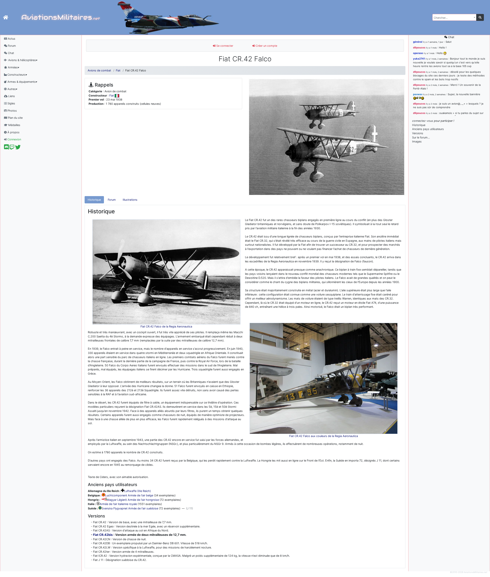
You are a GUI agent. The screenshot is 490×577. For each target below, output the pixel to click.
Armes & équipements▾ (22, 81)
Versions (417, 133)
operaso (418, 53)
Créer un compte (266, 45)
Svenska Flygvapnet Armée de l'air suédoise (130, 508)
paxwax (417, 94)
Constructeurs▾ (17, 74)
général (417, 41)
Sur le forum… (421, 137)
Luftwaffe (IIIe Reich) (137, 491)
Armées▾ (13, 67)
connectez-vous (422, 120)
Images (417, 141)
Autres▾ (12, 89)
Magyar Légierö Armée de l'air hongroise (133, 499)
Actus (11, 38)
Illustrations (130, 199)
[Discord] (6, 148)
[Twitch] (12, 148)
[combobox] (454, 17)
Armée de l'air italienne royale (118, 504)
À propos (13, 132)
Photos (12, 110)
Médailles (13, 125)
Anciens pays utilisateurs (428, 129)
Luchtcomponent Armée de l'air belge (129, 495)
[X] (18, 148)
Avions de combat (99, 70)
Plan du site (15, 117)
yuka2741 (419, 58)
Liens (11, 96)
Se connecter (224, 45)
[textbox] (453, 17)
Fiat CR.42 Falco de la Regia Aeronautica (166, 326)
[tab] (94, 199)
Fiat (118, 70)
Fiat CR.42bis (103, 535)
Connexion (14, 139)
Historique (94, 199)
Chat (10, 53)
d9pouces (419, 47)
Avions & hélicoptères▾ (22, 60)
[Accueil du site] (5, 17)
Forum (11, 45)
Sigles (11, 103)
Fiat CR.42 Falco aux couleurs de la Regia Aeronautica (323, 436)
